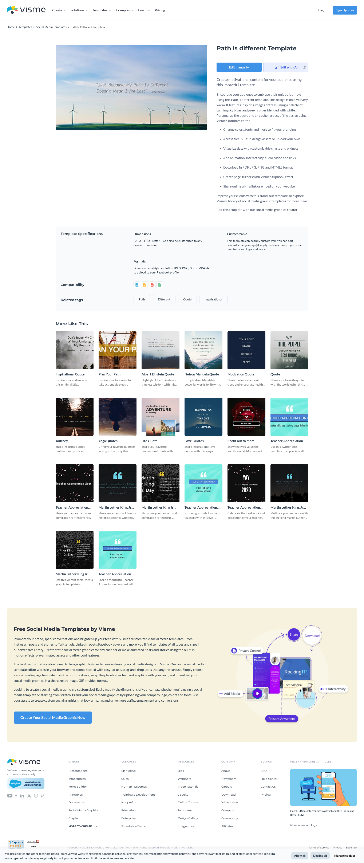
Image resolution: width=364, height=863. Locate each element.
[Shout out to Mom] (246, 417)
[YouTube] (9, 795)
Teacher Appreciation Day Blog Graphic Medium (115, 574)
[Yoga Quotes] (117, 417)
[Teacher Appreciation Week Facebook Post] (246, 483)
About (225, 770)
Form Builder (77, 786)
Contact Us (268, 786)
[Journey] (75, 417)
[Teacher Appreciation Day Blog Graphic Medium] (117, 550)
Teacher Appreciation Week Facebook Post (244, 507)
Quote (275, 374)
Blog (181, 770)
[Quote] (289, 350)
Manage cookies (344, 855)
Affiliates (227, 826)
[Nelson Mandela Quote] (203, 350)
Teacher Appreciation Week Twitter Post (72, 507)
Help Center (269, 778)
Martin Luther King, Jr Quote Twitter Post (115, 507)
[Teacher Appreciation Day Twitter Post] (289, 417)
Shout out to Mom (241, 441)
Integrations (186, 826)
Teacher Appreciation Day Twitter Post (286, 441)
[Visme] (26, 10)
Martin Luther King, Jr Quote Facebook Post (286, 507)
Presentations (77, 770)
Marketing (128, 770)
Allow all (300, 855)
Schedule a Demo (133, 826)
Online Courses (188, 802)
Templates (100, 10)
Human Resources (134, 786)
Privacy (338, 847)
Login (322, 10)
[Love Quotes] (203, 417)
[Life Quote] (160, 417)
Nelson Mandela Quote (202, 374)
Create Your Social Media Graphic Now (52, 717)
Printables (75, 794)
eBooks (183, 794)
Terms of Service (319, 847)
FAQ (264, 770)
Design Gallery (188, 818)
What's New (229, 802)
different (164, 299)
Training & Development (138, 794)
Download (228, 794)
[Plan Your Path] (117, 350)
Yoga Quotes (108, 441)
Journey (62, 441)
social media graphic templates (264, 201)
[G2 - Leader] (33, 841)
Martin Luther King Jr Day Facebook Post (72, 574)
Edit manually (239, 67)
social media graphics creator (276, 210)
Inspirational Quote (70, 374)
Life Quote (150, 441)
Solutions (77, 10)
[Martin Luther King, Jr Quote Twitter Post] (117, 483)
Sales (124, 778)
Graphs (73, 818)
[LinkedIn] (22, 795)
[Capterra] (17, 841)
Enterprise (128, 818)
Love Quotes (194, 441)
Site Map (351, 847)
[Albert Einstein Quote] (160, 350)
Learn (142, 10)
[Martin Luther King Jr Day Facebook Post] (75, 550)
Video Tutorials (188, 786)
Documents (76, 802)
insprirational (213, 299)
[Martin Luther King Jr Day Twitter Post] (160, 483)
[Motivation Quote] (246, 350)
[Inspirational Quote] (75, 350)
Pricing (160, 10)
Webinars (184, 778)
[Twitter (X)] (29, 795)
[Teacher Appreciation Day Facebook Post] (203, 483)
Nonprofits (128, 802)
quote (187, 299)
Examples (123, 10)
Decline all (320, 855)
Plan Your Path (109, 374)
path (142, 299)
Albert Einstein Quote (158, 374)
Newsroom (228, 778)
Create (57, 10)
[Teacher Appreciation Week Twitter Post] (75, 483)
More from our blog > (303, 825)
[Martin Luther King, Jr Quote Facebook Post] (289, 483)
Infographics (77, 778)
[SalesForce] (25, 783)
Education (128, 810)
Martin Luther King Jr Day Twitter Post (158, 507)
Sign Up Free (345, 10)
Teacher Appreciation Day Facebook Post (201, 507)
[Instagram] (36, 795)
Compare (227, 810)
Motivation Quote (241, 374)
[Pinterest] (42, 795)
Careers (226, 786)
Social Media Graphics (83, 810)
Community (229, 818)
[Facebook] (16, 795)
